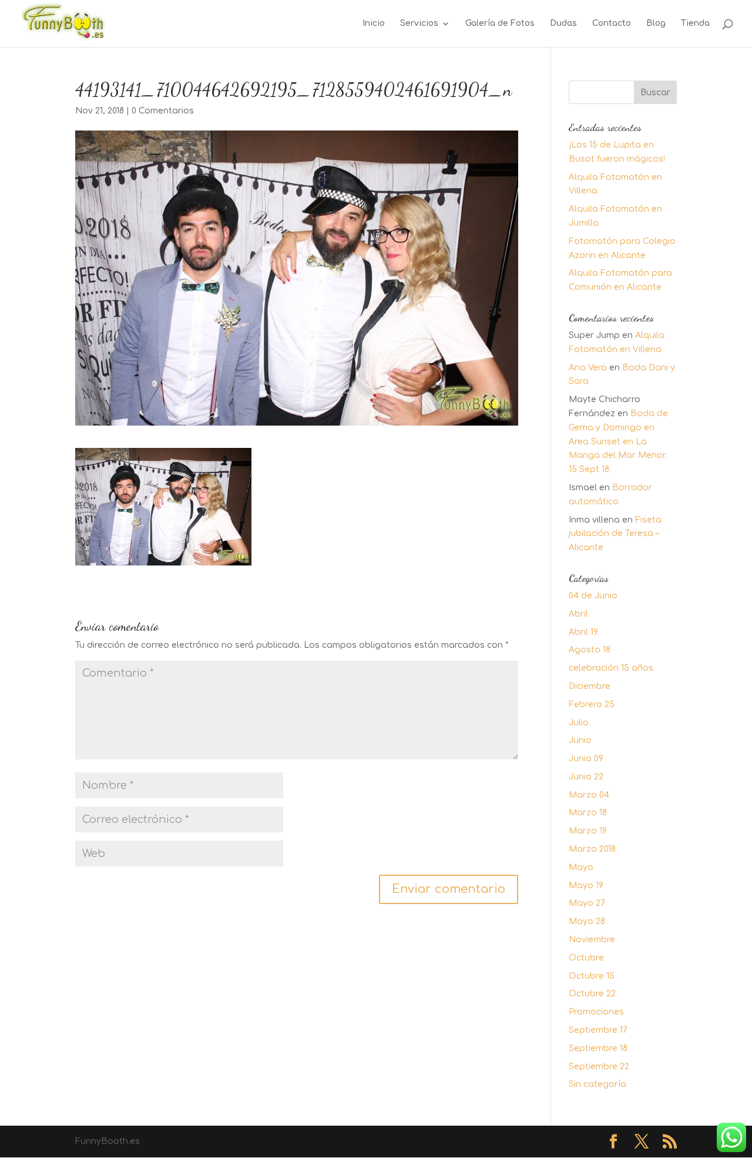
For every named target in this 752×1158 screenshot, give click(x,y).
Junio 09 (586, 758)
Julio (579, 722)
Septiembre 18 (598, 1048)
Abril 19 (583, 632)
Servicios (419, 23)
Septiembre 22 (599, 1066)
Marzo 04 (589, 795)
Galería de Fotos (500, 23)
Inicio (373, 23)
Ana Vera (588, 367)
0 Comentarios (163, 110)
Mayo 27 (587, 903)
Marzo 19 (588, 830)
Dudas (563, 23)
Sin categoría (597, 1084)
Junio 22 (586, 776)
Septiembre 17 (598, 1030)
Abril (578, 614)
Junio (580, 740)
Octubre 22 (592, 993)
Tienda (695, 23)
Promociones (596, 1012)
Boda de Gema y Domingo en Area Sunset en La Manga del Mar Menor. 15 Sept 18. (618, 441)
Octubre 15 (592, 976)
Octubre (586, 957)
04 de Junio (593, 595)
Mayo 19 (586, 885)
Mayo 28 (587, 921)
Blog (656, 23)
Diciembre (589, 686)
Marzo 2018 (592, 849)
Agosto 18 (589, 649)
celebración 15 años (611, 668)
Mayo (581, 867)
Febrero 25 (592, 704)
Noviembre (592, 939)
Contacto (611, 23)
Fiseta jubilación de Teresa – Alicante (615, 534)
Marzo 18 (588, 812)
